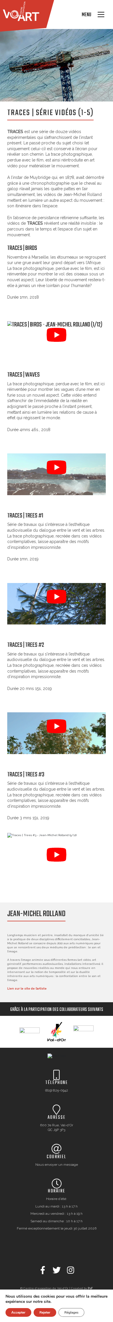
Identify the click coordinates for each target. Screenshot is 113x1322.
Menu (86, 15)
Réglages (71, 1312)
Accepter (18, 1312)
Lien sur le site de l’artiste (27, 988)
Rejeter (44, 1312)
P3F (90, 1288)
